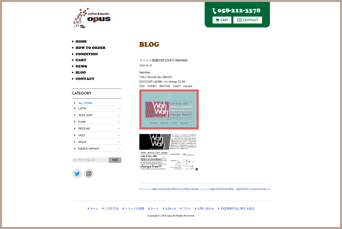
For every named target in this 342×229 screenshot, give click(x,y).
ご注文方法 (112, 208)
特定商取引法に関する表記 (237, 208)
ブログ (187, 208)
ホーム (94, 208)
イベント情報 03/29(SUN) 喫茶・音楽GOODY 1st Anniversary (234, 189)
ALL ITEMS (85, 103)
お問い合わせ (205, 208)
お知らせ (170, 208)
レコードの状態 (134, 208)
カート (155, 208)
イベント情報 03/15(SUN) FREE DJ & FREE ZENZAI (171, 189)
